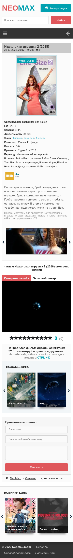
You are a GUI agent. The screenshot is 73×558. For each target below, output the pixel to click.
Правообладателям (17, 553)
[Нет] (52, 390)
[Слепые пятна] (21, 390)
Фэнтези (40, 138)
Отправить (36, 467)
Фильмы (17, 138)
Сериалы (42, 546)
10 (50, 338)
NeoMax (15, 478)
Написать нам (45, 553)
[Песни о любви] (53, 515)
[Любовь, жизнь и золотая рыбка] (20, 515)
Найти (61, 20)
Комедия (29, 138)
